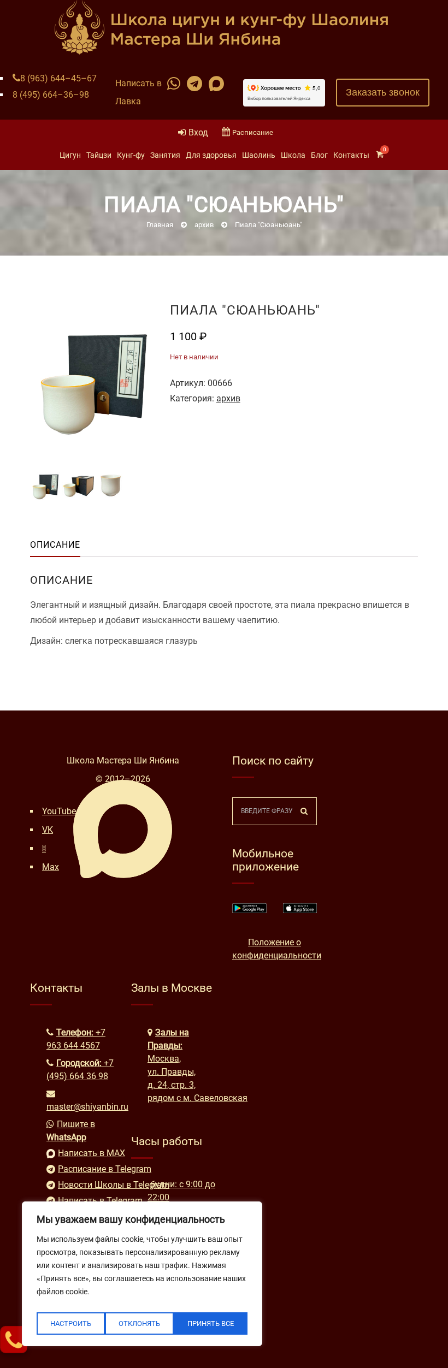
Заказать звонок (383, 92)
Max (50, 867)
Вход (198, 132)
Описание (55, 545)
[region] (142, 1273)
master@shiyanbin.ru (87, 1106)
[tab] (64, 545)
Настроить (70, 1323)
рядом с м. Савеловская (197, 1098)
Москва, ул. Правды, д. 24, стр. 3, (172, 1071)
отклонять (139, 1323)
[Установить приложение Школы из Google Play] (249, 910)
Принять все (210, 1323)
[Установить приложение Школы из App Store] (300, 910)
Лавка (128, 101)
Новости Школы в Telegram (86, 1185)
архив (228, 398)
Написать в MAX (86, 1153)
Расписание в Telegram (86, 1169)
